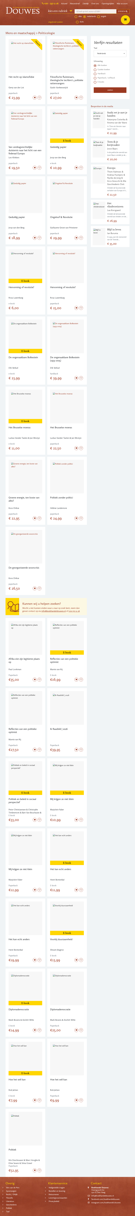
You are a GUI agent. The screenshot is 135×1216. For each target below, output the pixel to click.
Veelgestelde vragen (57, 1187)
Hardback (101, 73)
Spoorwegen (11, 1191)
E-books (101, 82)
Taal (95, 48)
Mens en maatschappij (20, 33)
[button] (110, 53)
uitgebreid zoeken (55, 22)
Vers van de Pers (12, 1187)
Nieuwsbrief (75, 3)
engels (103, 16)
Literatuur (10, 1201)
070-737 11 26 (74, 611)
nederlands (91, 16)
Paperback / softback (106, 78)
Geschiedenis (11, 1205)
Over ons (95, 3)
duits (82, 22)
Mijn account (122, 3)
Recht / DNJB (11, 1194)
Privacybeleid (54, 1201)
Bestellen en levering (57, 1191)
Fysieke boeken (104, 69)
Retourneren (54, 1194)
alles (80, 16)
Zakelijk (86, 3)
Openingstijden (108, 3)
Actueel (64, 3)
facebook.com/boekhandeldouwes (105, 1199)
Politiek (9, 1208)
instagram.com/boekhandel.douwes (106, 1202)
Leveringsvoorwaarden (58, 1198)
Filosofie (9, 1198)
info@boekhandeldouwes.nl (53, 611)
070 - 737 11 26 (51, 3)
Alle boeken (102, 65)
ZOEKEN (121, 11)
